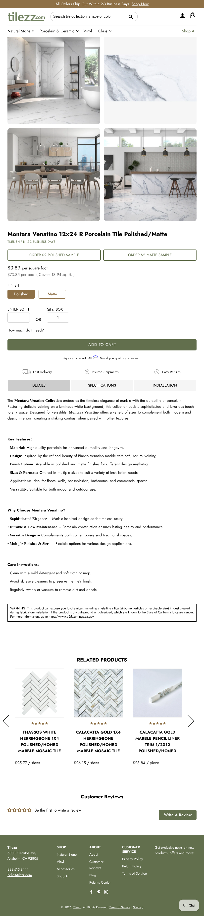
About (93, 854)
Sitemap (138, 907)
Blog (92, 875)
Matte (52, 294)
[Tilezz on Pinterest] (99, 892)
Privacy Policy (132, 858)
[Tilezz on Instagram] (106, 892)
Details (39, 385)
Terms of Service (134, 873)
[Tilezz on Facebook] (91, 892)
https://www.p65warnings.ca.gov (71, 616)
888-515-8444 (17, 869)
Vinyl (88, 31)
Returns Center (100, 882)
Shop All (189, 31)
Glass (103, 31)
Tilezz (77, 907)
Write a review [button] (178, 815)
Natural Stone (19, 31)
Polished (21, 294)
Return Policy (131, 866)
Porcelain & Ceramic (58, 31)
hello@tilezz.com (19, 874)
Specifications (102, 385)
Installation (165, 385)
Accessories (66, 868)
